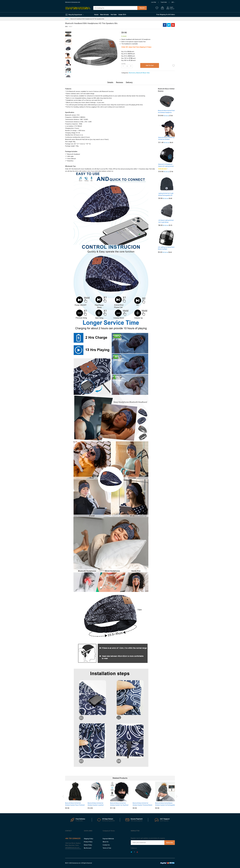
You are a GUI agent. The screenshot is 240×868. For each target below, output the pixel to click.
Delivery (129, 82)
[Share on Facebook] (165, 25)
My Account (87, 848)
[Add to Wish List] (173, 65)
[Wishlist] (157, 8)
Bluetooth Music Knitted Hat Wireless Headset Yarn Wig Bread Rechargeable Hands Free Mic (119, 805)
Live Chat (153, 2)
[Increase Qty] (131, 66)
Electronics (132, 73)
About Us (105, 842)
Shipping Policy (88, 838)
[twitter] (131, 852)
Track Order (164, 2)
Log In (171, 7)
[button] (76, 54)
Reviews (119, 82)
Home (66, 19)
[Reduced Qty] (123, 66)
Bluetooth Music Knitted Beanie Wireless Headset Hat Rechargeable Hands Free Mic (165, 805)
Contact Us (106, 845)
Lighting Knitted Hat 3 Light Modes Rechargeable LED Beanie (165, 195)
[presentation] (63, 796)
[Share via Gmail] (173, 25)
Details (110, 82)
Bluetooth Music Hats (143, 73)
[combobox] (115, 8)
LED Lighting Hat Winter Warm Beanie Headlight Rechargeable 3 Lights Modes (166, 249)
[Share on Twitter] (169, 25)
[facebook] (134, 852)
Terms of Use (107, 848)
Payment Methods (108, 838)
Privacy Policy (88, 842)
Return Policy (88, 845)
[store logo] (77, 8)
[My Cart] (162, 8)
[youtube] (137, 852)
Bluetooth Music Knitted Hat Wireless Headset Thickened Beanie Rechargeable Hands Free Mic (142, 805)
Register (172, 8)
